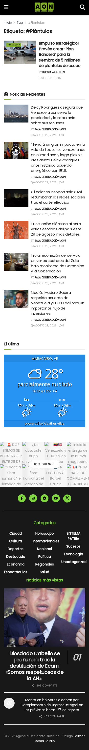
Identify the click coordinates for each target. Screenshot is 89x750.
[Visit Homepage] (44, 7)
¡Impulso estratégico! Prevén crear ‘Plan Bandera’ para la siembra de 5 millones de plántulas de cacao (59, 54)
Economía (15, 564)
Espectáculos (15, 571)
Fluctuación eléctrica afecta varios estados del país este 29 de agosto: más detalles (56, 229)
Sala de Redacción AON (50, 129)
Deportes (15, 548)
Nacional (44, 548)
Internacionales (46, 541)
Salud (44, 571)
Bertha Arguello (53, 72)
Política (44, 556)
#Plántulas (36, 22)
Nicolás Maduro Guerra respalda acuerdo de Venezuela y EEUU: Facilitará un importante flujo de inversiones (57, 303)
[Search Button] (82, 7)
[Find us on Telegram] (44, 498)
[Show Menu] (6, 7)
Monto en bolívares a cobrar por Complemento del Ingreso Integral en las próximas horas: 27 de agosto (52, 704)
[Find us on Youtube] (56, 498)
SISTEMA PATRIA (73, 536)
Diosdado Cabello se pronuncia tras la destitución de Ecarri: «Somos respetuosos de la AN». (35, 666)
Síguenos (46, 464)
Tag (20, 22)
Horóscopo (44, 533)
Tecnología (73, 554)
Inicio (8, 22)
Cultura (15, 541)
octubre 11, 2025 (52, 78)
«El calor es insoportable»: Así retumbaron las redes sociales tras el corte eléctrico (58, 197)
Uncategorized (74, 561)
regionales (44, 564)
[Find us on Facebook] (22, 498)
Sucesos (73, 546)
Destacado (14, 44)
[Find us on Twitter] (67, 498)
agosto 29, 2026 (45, 135)
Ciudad (15, 533)
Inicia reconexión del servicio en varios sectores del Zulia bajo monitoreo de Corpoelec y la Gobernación (57, 263)
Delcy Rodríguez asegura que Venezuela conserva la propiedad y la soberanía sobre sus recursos (57, 115)
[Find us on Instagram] (33, 498)
